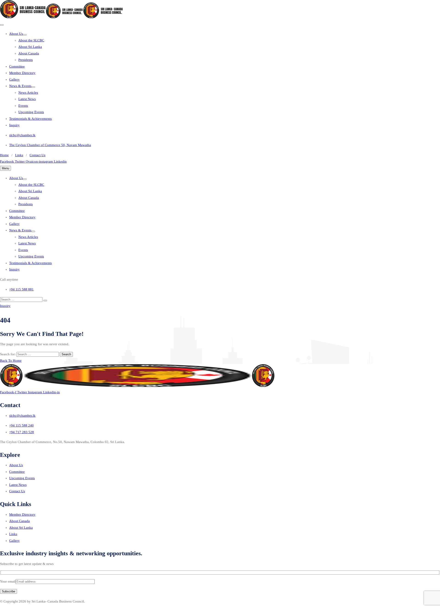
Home (4, 155)
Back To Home (11, 360)
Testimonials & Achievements (30, 119)
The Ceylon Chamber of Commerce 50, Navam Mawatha (50, 145)
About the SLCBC (31, 40)
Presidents (25, 60)
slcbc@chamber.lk (22, 135)
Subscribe (8, 591)
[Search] (45, 300)
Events (23, 105)
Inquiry (14, 125)
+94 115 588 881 (21, 289)
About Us (16, 34)
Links (19, 155)
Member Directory (22, 73)
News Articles (28, 92)
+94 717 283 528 (21, 432)
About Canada (28, 53)
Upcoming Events (31, 112)
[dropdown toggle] (25, 35)
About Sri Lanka (30, 47)
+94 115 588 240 (21, 425)
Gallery (14, 79)
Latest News (27, 99)
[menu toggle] (2, 25)
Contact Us (37, 155)
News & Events (20, 86)
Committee (17, 66)
